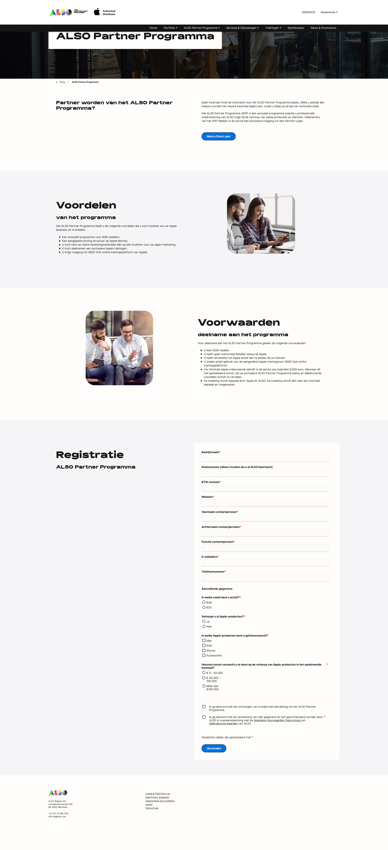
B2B (209, 602)
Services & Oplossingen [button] (241, 27)
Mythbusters (296, 27)
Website (208, 496)
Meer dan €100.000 (212, 687)
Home (153, 27)
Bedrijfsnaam (211, 452)
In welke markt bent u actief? (221, 597)
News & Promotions (323, 27)
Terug (62, 82)
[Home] (57, 793)
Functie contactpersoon (218, 541)
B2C (209, 607)
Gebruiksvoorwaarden (223, 723)
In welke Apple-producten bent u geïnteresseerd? (235, 635)
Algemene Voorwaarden (269, 720)
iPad (209, 645)
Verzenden (214, 748)
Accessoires (214, 655)
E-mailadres (210, 556)
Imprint (149, 804)
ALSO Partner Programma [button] (201, 27)
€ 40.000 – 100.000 (213, 679)
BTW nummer (211, 482)
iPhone (210, 650)
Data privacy (293, 720)
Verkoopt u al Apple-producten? (223, 616)
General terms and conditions (160, 801)
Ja (207, 621)
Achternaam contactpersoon (221, 526)
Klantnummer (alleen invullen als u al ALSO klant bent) (237, 467)
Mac (209, 640)
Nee (209, 626)
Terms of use (152, 808)
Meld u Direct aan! (219, 136)
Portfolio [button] (170, 27)
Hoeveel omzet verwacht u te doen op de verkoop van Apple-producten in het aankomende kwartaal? (265, 666)
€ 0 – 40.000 (214, 672)
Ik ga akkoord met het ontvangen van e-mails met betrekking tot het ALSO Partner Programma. (262, 708)
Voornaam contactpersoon (220, 511)
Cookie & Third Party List (158, 793)
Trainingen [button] (272, 27)
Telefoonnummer (214, 571)
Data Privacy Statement (157, 797)
